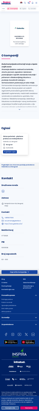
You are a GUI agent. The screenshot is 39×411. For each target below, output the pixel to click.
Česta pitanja (6, 286)
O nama (4, 283)
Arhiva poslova (6, 311)
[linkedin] (33, 334)
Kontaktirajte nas (8, 289)
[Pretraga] (25, 3)
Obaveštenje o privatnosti (28, 287)
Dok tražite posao (7, 308)
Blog (3, 279)
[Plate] (29, 3)
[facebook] (6, 334)
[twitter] (26, 334)
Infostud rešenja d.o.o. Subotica (12, 395)
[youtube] (19, 334)
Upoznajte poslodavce (9, 305)
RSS (24, 279)
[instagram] (13, 334)
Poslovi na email (7, 302)
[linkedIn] (3, 191)
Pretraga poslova (7, 299)
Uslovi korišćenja (29, 283)
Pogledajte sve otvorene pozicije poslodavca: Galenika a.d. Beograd (18, 166)
